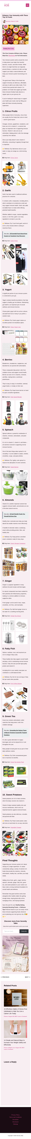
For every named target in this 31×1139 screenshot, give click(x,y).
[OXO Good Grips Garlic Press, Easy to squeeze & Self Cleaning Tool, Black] (21, 258)
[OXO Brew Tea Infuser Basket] (21, 638)
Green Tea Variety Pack (17, 762)
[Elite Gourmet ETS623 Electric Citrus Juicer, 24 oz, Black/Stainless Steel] (8, 167)
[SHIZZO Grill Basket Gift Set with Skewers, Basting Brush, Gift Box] (21, 693)
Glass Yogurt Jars (16, 327)
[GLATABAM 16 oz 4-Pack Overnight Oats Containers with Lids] (21, 349)
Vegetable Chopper (16, 827)
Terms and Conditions (15, 1117)
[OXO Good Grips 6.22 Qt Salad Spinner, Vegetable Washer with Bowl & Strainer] (8, 475)
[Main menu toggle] (27, 5)
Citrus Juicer (14, 157)
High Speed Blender (16, 397)
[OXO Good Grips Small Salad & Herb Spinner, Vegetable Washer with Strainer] (21, 475)
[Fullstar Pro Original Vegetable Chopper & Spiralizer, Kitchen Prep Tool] (21, 837)
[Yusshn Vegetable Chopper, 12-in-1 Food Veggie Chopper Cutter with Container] (8, 850)
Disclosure (12, 55)
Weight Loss (11, 1047)
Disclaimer (15, 1119)
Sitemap (15, 1124)
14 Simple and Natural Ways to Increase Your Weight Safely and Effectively (15, 1042)
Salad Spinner (14, 467)
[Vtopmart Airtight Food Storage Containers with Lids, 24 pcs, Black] (8, 553)
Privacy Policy (15, 1115)
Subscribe (24, 931)
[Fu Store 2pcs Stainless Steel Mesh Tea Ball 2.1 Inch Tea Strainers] (21, 625)
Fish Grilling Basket (16, 683)
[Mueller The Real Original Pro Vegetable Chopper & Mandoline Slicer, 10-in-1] (8, 837)
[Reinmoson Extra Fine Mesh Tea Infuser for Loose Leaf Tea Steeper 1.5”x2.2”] (8, 638)
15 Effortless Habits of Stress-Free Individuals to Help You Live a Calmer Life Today (15, 1011)
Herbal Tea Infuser (16, 616)
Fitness (6, 1016)
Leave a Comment (22, 1016)
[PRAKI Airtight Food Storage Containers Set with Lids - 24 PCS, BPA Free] (8, 568)
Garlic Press (14, 241)
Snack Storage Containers (18, 543)
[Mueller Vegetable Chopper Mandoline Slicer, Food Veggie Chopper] (21, 850)
